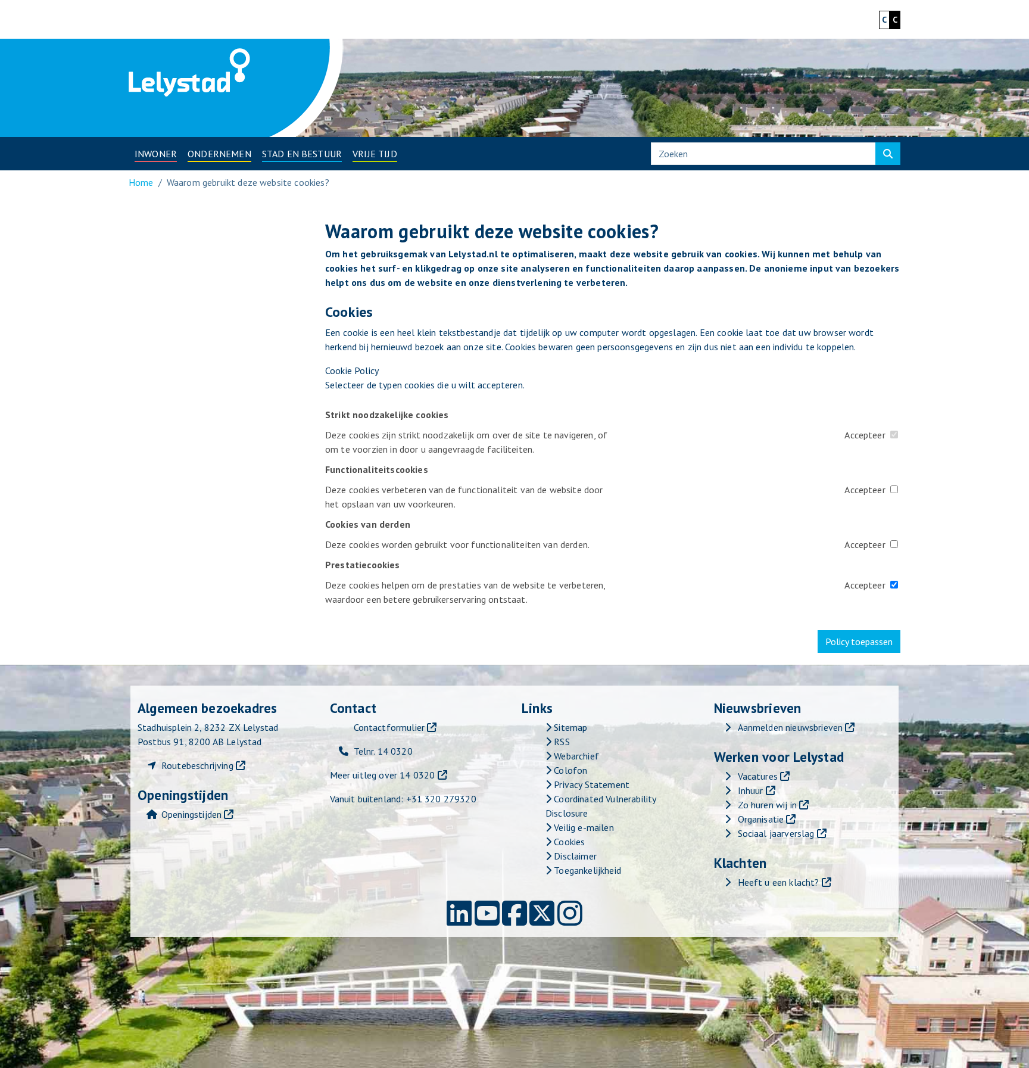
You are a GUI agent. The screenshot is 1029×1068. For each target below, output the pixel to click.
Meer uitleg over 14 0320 (382, 775)
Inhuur (750, 790)
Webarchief (575, 756)
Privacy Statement (590, 784)
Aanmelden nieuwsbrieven (790, 727)
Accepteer (864, 435)
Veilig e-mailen (582, 827)
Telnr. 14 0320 (383, 751)
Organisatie (761, 819)
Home (141, 182)
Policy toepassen (859, 641)
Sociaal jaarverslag (776, 833)
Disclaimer (574, 856)
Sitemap (569, 727)
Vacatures (758, 776)
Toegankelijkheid (586, 870)
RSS (560, 742)
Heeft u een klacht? (778, 882)
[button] (156, 153)
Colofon (569, 770)
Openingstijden (191, 814)
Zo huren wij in (767, 805)
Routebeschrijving (197, 765)
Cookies (568, 842)
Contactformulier (389, 727)
